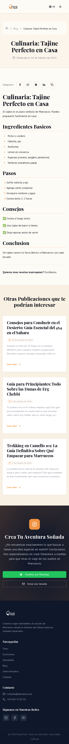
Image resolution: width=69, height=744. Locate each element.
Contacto (7, 677)
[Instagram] (6, 717)
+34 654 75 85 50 (16, 699)
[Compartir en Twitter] (28, 84)
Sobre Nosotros (11, 671)
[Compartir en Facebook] (20, 84)
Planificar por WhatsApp (37, 574)
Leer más (12, 364)
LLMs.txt (34, 738)
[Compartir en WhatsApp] (36, 84)
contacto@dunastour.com (19, 693)
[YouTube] (23, 717)
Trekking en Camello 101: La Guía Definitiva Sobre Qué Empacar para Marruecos (32, 450)
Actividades (8, 660)
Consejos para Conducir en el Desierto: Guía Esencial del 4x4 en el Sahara (34, 327)
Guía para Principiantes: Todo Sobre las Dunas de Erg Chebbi (34, 388)
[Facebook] (14, 717)
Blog (15, 28)
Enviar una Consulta (37, 583)
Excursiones (8, 654)
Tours (5, 648)
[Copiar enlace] (52, 84)
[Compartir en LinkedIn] (44, 84)
